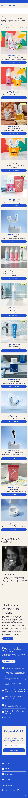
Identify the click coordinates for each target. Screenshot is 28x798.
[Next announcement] (25, 1)
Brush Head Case (14, 416)
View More (7, 638)
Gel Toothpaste (14, 346)
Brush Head (14, 236)
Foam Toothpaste (14, 309)
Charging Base (14, 524)
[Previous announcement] (2, 1)
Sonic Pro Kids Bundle (14, 93)
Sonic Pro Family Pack (14, 128)
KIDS (2, 27)
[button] (2, 5)
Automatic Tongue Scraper (14, 452)
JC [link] (3, 584)
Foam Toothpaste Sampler (14, 271)
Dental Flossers (14, 489)
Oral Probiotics (14, 381)
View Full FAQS (8, 661)
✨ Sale (15, 27)
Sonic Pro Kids (14, 163)
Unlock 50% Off (14, 750)
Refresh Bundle (14, 201)
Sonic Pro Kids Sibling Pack (14, 57)
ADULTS (8, 27)
